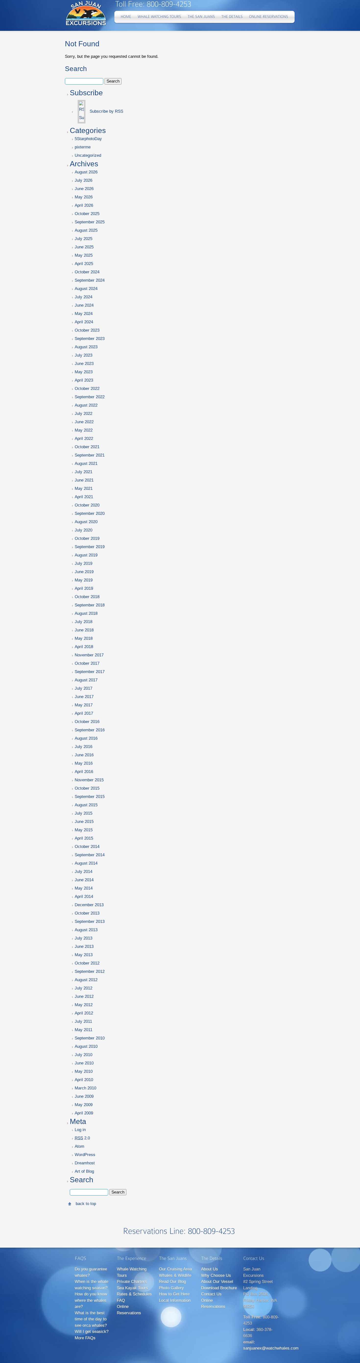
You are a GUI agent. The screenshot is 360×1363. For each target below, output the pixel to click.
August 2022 (86, 405)
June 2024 (84, 305)
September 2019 (90, 546)
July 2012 (83, 988)
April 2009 (84, 1113)
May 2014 (84, 888)
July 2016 (83, 746)
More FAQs (85, 1338)
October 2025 (87, 213)
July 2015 (83, 813)
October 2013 (87, 913)
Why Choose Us (216, 1275)
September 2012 (90, 971)
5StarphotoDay (88, 138)
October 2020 (87, 505)
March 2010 (85, 1088)
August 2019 (86, 555)
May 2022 (84, 430)
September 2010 (90, 1038)
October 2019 (87, 538)
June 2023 (84, 363)
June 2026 (84, 188)
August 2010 (86, 1046)
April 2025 (84, 263)
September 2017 (90, 671)
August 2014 (86, 863)
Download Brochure (219, 1288)
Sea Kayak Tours (132, 1288)
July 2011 (83, 1021)
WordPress (85, 1154)
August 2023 (86, 347)
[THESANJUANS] (201, 17)
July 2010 (83, 1054)
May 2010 (84, 1071)
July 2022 (83, 413)
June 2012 (84, 996)
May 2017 (84, 705)
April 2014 (84, 896)
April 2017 (84, 713)
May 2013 (84, 955)
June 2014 (84, 880)
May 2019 (84, 580)
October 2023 (87, 330)
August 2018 (86, 613)
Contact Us (211, 1294)
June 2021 (84, 480)
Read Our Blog (172, 1281)
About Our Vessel (217, 1281)
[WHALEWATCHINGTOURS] (159, 17)
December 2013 (89, 905)
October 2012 (87, 963)
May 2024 (84, 313)
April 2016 (84, 771)
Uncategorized (88, 155)
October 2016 (87, 721)
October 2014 (87, 846)
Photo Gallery (171, 1288)
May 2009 (84, 1104)
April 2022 (84, 438)
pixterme (83, 147)
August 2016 (86, 738)
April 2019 (84, 588)
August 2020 (86, 521)
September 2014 (90, 855)
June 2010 (84, 1063)
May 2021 (84, 488)
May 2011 (83, 1029)
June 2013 (84, 946)
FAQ (121, 1300)
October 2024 (87, 272)
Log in (80, 1129)
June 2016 (84, 755)
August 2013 (86, 930)
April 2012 (84, 1013)
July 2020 (83, 530)
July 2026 (83, 180)
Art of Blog (84, 1171)
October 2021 (87, 447)
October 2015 (87, 788)
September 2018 (90, 605)
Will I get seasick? (91, 1331)
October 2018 (87, 596)
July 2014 (83, 871)
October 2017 (87, 663)
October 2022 (87, 388)
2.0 (82, 1138)
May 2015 (84, 830)
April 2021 (84, 497)
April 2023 (84, 380)
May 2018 (84, 638)
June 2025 (84, 247)
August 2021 (86, 463)
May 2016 (84, 763)
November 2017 (89, 655)
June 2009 (84, 1096)
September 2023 (90, 338)
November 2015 (89, 780)
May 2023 (84, 372)
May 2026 (84, 197)
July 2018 (83, 621)
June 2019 (84, 571)
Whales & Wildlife (175, 1275)
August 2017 (86, 680)
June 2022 (84, 422)
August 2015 (86, 805)
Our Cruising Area (175, 1269)
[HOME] (126, 17)
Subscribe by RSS (105, 111)
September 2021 (90, 455)
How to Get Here (174, 1294)
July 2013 (83, 938)
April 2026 (84, 205)
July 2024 (83, 297)
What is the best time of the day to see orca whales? (91, 1319)
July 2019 (83, 563)
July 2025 (83, 238)
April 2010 (84, 1079)
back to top (86, 1203)
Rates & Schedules (134, 1294)
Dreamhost (85, 1163)
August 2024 (86, 288)
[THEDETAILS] (232, 17)
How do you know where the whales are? (91, 1300)
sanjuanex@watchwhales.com (271, 1348)
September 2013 (90, 921)
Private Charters (132, 1281)
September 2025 (90, 222)
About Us (209, 1269)
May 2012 (84, 1004)
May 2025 (84, 255)
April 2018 (84, 646)
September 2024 (90, 280)
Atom (79, 1146)
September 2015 (90, 796)
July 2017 (83, 688)
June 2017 (84, 696)
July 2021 (83, 472)
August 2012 (86, 979)
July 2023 (83, 355)
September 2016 (90, 730)
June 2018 (84, 630)
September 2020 (90, 513)
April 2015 (84, 838)
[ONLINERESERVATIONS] (268, 17)
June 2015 (84, 821)
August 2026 (86, 172)
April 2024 (84, 322)
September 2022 (90, 397)
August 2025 (86, 230)
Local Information (175, 1300)
